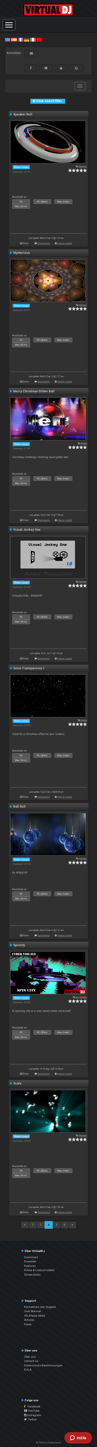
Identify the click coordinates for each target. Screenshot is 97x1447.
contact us (31, 1361)
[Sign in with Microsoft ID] (46, 68)
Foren (28, 1324)
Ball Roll (19, 806)
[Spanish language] (14, 39)
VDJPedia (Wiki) (34, 1315)
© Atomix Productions (48, 1442)
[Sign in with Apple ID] (61, 68)
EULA (28, 1369)
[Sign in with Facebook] (30, 68)
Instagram (34, 1415)
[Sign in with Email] (31, 53)
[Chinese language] (39, 39)
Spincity (19, 945)
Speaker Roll (22, 114)
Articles (29, 1320)
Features (30, 1266)
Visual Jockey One (27, 529)
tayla (84, 443)
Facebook (32, 1406)
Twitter (32, 1419)
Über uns (30, 1356)
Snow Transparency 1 (29, 668)
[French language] (20, 39)
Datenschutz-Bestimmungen (43, 1365)
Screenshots (32, 1274)
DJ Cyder (81, 997)
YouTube (33, 1410)
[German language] (26, 39)
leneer (83, 166)
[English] (7, 39)
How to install (64, 243)
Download (31, 1257)
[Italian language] (33, 39)
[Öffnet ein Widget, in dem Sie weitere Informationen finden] (78, 1438)
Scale (17, 1083)
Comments (44, 243)
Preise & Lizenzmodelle (39, 1270)
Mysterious (21, 253)
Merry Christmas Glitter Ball (33, 391)
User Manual (32, 1311)
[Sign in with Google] (76, 68)
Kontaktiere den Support (40, 1307)
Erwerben (30, 1261)
